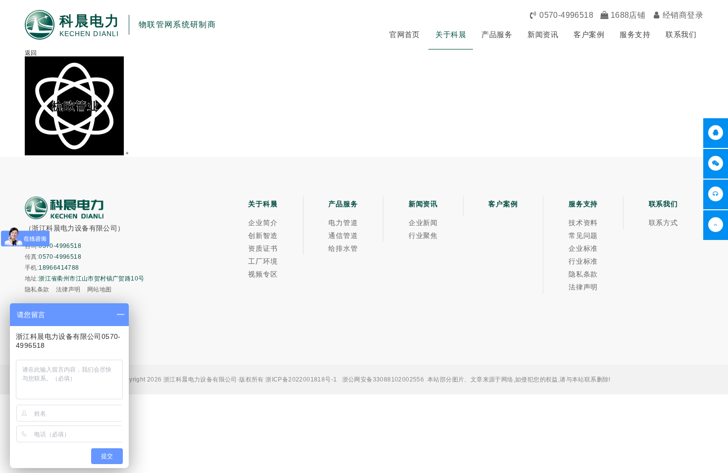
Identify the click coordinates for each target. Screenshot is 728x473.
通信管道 (343, 235)
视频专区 (262, 274)
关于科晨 (450, 34)
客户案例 (588, 34)
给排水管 (343, 248)
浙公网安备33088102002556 (383, 379)
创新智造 (262, 235)
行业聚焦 (423, 235)
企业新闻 (423, 223)
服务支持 (635, 34)
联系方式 (663, 223)
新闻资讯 (542, 34)
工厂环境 (262, 261)
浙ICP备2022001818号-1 (301, 379)
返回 (31, 52)
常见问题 (583, 235)
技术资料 (583, 223)
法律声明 (68, 289)
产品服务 (496, 34)
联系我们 (681, 34)
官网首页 (404, 34)
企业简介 (262, 223)
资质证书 (262, 248)
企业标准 (583, 248)
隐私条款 (37, 289)
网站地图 (99, 289)
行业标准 (583, 261)
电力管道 (343, 223)
